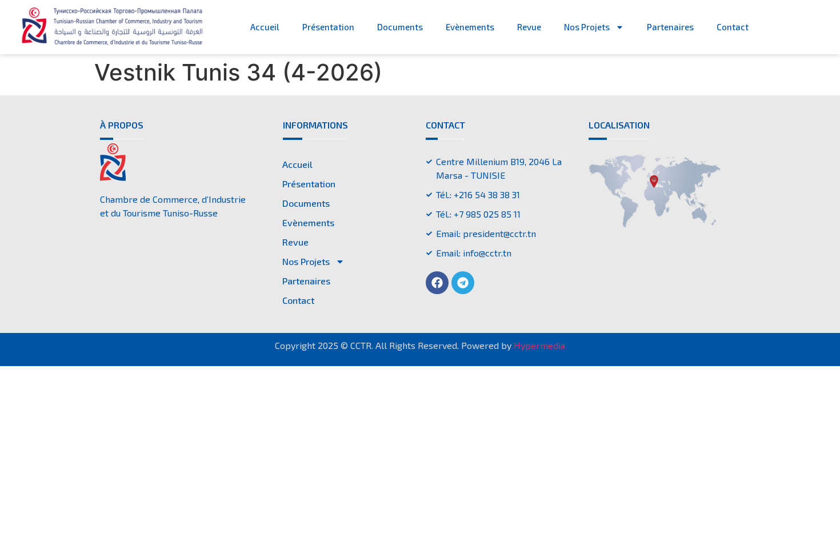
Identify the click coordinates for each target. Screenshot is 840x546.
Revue (529, 27)
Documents (400, 27)
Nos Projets (587, 27)
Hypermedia (539, 345)
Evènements (470, 27)
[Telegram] (462, 282)
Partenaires (670, 27)
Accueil (264, 27)
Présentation (328, 27)
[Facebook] (437, 282)
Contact (733, 27)
